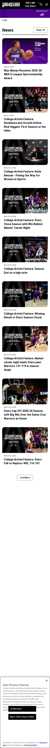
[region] (25, 712)
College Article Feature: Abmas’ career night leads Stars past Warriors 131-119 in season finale (24, 364)
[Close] (47, 681)
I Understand (16, 709)
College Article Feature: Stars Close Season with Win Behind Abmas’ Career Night (23, 223)
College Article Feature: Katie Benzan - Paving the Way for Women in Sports (22, 175)
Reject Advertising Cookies (22, 717)
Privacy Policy (30, 745)
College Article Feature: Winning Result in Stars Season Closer (24, 315)
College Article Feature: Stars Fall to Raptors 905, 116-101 (23, 461)
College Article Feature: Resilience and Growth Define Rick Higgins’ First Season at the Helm (25, 124)
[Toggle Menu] (46, 4)
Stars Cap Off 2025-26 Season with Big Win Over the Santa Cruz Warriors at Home (25, 414)
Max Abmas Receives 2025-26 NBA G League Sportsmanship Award (23, 74)
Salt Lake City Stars (30, 4)
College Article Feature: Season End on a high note (24, 270)
